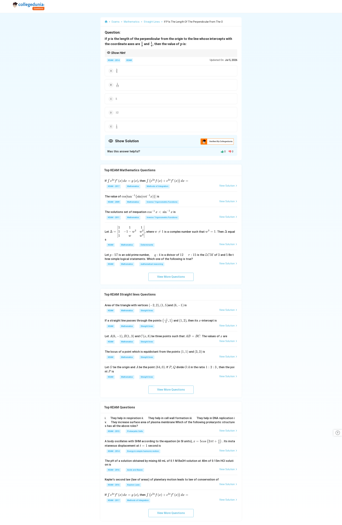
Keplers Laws (133, 485)
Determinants (147, 245)
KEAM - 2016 (113, 470)
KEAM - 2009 (113, 202)
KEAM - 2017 (113, 186)
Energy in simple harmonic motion (143, 451)
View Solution (227, 185)
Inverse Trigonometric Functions (162, 202)
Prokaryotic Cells (135, 431)
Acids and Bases (135, 470)
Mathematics (133, 186)
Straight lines (147, 310)
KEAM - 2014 (113, 60)
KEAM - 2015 (113, 431)
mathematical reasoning (152, 264)
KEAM (129, 60)
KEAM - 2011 (113, 217)
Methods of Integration (157, 186)
